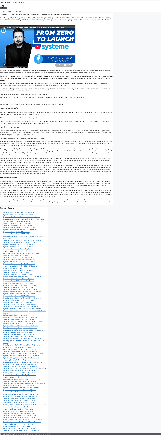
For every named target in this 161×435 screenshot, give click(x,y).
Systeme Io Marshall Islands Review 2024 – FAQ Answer (22, 338)
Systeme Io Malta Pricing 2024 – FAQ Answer (18, 287)
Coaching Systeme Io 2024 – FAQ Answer (17, 360)
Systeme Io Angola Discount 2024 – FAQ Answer (19, 336)
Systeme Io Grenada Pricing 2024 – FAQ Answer (19, 381)
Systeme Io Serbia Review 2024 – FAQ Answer (19, 264)
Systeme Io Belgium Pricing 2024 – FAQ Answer (19, 398)
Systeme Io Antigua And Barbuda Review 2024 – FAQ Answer (24, 383)
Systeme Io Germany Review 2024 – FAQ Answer (19, 370)
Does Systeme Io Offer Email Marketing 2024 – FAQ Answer (23, 330)
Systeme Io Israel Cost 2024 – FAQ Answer (17, 407)
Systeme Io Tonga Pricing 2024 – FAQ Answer (18, 281)
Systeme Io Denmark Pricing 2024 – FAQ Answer (19, 424)
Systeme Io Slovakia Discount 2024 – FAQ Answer (20, 396)
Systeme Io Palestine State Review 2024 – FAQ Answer (22, 309)
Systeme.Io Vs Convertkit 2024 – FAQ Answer (18, 245)
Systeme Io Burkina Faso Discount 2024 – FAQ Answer (21, 356)
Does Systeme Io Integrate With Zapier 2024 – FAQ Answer (23, 420)
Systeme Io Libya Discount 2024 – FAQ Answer (19, 225)
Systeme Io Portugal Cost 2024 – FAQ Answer (18, 212)
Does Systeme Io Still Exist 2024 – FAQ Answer (19, 373)
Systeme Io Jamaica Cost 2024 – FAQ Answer (18, 300)
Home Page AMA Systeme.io (12, 11)
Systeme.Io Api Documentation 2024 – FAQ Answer (20, 394)
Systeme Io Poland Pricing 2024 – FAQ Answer (19, 234)
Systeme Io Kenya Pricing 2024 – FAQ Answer (18, 377)
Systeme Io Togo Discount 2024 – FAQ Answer (19, 296)
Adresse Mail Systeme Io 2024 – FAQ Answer (18, 403)
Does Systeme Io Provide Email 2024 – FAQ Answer (20, 428)
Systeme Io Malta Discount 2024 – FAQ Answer (19, 385)
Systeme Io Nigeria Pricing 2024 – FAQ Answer (19, 227)
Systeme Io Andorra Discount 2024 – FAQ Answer (20, 285)
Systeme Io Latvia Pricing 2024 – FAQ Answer (18, 251)
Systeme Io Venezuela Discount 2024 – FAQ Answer (20, 317)
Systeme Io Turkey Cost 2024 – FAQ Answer (18, 257)
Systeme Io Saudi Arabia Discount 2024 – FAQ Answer (21, 217)
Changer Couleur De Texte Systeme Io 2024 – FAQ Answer (23, 353)
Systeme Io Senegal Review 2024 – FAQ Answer (19, 242)
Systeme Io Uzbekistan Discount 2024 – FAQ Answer (21, 430)
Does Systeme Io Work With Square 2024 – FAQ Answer (22, 422)
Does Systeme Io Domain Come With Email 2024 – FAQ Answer (24, 405)
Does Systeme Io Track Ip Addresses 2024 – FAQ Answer (22, 362)
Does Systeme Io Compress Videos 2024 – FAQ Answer (22, 298)
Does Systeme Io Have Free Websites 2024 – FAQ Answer (22, 253)
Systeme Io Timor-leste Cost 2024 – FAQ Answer (19, 390)
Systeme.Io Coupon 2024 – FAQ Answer (16, 426)
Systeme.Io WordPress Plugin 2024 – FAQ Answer (20, 289)
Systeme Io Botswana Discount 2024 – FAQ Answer (20, 326)
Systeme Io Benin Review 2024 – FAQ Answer (18, 247)
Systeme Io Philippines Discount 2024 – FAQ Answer (20, 388)
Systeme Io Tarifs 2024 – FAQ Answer (16, 272)
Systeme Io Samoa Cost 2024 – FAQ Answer (18, 249)
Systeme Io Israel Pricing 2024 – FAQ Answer (18, 274)
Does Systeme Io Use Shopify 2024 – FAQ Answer (20, 328)
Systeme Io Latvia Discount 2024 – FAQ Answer (19, 294)
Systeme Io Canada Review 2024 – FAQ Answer (19, 413)
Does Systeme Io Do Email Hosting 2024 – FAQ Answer (21, 345)
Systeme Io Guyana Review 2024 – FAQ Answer (19, 332)
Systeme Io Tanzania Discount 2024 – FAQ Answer (20, 366)
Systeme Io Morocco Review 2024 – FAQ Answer (19, 262)
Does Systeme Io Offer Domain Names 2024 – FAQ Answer (23, 379)
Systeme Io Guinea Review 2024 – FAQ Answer (19, 334)
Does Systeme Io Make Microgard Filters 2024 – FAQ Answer (23, 219)
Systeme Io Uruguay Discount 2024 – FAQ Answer (20, 319)
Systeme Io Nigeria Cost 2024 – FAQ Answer (18, 409)
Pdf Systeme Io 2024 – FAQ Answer (15, 315)
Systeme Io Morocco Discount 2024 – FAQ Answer (20, 268)
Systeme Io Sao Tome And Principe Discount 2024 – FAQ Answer (25, 368)
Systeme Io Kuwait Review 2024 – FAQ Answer (19, 417)
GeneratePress (45, 434)
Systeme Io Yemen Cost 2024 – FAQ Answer (18, 283)
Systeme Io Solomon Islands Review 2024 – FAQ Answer (22, 291)
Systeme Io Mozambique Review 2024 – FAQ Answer (21, 306)
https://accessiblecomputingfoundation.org (13, 2)
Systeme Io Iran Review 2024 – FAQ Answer (18, 411)
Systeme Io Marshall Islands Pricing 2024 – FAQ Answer (22, 240)
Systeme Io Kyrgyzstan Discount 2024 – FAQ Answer (21, 358)
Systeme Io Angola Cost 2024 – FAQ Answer (18, 302)
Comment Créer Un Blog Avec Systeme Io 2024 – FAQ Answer (24, 221)
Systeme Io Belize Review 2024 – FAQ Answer (18, 279)
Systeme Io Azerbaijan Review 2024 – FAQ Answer (20, 266)
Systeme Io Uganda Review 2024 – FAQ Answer (19, 400)
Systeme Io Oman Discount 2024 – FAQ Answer (19, 259)
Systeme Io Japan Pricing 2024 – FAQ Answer (18, 323)
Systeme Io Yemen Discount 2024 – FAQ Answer (19, 364)
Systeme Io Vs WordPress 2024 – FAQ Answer (18, 347)
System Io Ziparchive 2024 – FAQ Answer (17, 223)
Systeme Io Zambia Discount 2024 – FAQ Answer (19, 304)
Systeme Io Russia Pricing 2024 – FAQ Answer (18, 270)
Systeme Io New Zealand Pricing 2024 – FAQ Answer (21, 392)
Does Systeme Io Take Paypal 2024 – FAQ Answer (20, 349)
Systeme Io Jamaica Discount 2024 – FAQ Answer (20, 351)
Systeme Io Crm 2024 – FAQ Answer (15, 255)
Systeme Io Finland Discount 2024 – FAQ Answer (19, 230)
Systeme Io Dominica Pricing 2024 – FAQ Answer (19, 415)
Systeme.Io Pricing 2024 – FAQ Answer (16, 232)
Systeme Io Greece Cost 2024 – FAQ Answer (18, 215)
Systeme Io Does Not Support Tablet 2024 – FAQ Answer (22, 321)
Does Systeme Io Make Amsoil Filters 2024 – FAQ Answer (22, 276)
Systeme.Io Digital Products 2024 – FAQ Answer (19, 375)
